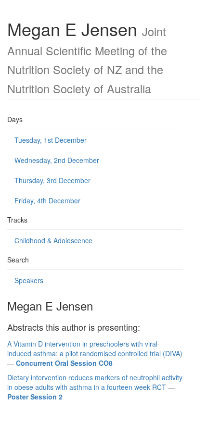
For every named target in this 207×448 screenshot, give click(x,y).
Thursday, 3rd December (52, 180)
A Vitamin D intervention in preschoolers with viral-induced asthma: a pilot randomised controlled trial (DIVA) (94, 348)
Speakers (28, 280)
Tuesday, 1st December (50, 140)
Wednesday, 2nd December (56, 160)
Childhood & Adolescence (53, 240)
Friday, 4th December (47, 200)
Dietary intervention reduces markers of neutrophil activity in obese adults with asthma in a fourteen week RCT (94, 382)
